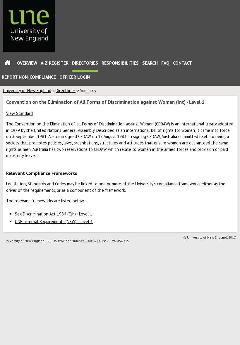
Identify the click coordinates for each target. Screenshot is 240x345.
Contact (182, 63)
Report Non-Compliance (29, 77)
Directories (85, 63)
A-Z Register (54, 63)
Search (150, 63)
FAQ (165, 63)
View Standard (19, 113)
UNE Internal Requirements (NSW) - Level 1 (54, 221)
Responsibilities (120, 63)
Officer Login (74, 77)
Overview (27, 63)
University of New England (27, 90)
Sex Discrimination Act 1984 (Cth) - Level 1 (53, 214)
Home (7, 64)
